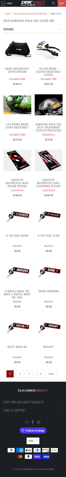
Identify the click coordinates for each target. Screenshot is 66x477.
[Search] (53, 3)
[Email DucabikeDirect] (26, 422)
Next (52, 373)
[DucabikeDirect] (33, 3)
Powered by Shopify (44, 469)
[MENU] (1, 3)
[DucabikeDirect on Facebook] (32, 422)
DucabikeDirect (26, 469)
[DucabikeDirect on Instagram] (38, 422)
